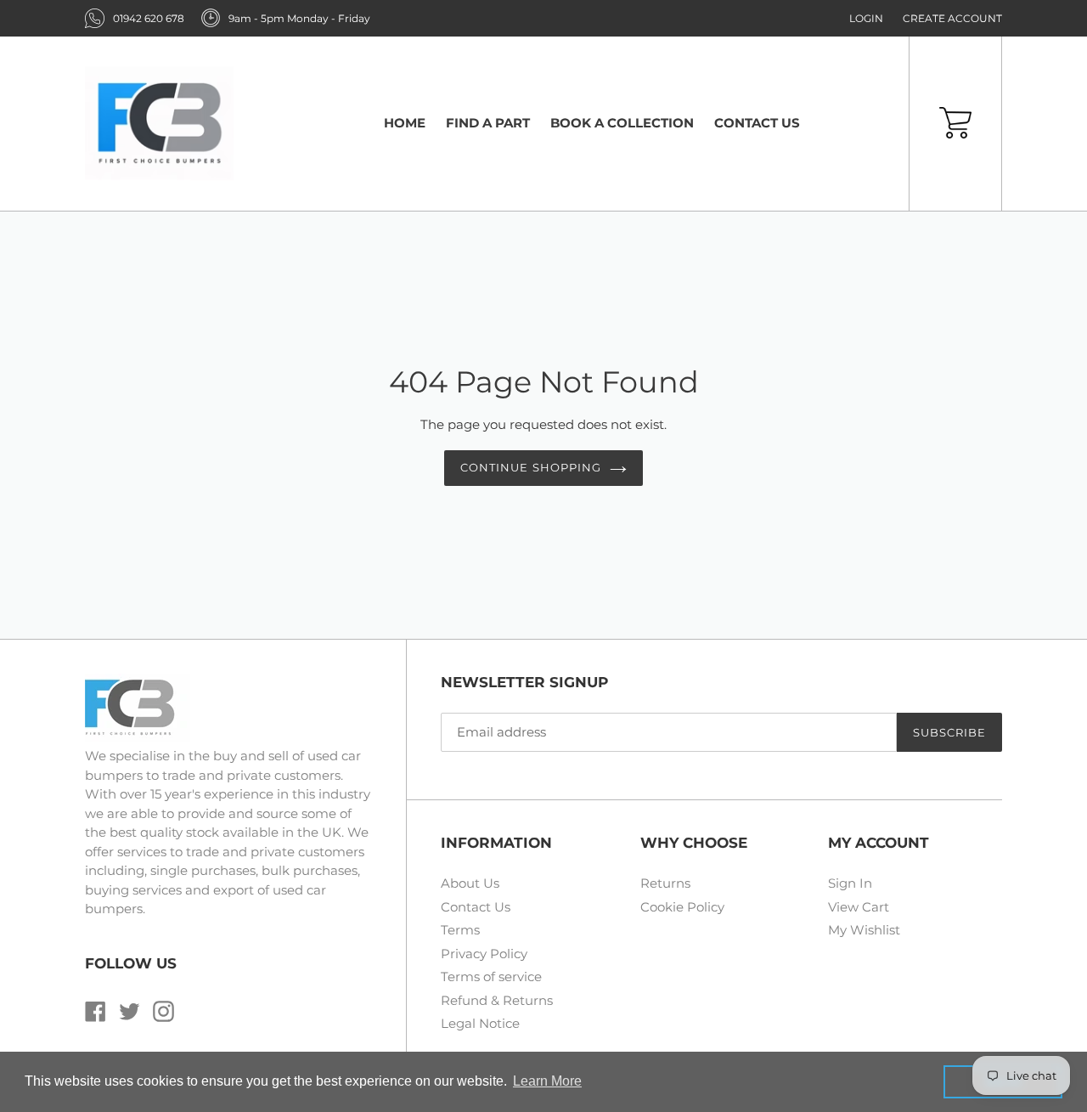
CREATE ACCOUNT (952, 18)
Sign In (850, 883)
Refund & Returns (497, 1000)
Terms (460, 930)
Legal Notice (480, 1023)
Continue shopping (530, 467)
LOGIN (866, 18)
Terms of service (491, 976)
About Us (470, 883)
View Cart (858, 907)
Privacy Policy (484, 953)
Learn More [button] (547, 1081)
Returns (665, 883)
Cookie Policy (682, 907)
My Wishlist (864, 930)
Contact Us (475, 907)
